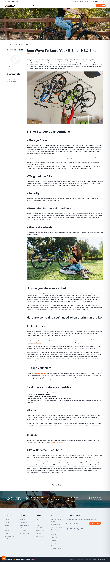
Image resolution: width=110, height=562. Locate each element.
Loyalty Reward (40, 530)
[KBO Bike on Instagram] (78, 529)
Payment (53, 534)
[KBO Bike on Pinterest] (75, 529)
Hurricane (7, 530)
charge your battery (34, 342)
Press (37, 522)
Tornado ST (7, 525)
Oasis (6, 533)
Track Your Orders (56, 527)
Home (8, 44)
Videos (37, 525)
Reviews (56, 5)
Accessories (45, 5)
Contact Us (23, 522)
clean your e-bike (40, 373)
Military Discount (25, 528)
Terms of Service (56, 548)
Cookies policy (70, 559)
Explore (64, 5)
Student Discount (25, 525)
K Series (6, 519)
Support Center (55, 524)
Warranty (53, 540)
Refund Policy (55, 546)
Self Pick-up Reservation (54, 530)
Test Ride (38, 533)
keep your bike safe (57, 442)
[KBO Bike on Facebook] (67, 529)
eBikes (34, 5)
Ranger (6, 528)
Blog (12, 44)
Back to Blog (56, 485)
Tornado (7, 522)
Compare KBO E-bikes (9, 537)
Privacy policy (88, 559)
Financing (54, 537)
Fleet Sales (23, 530)
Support (74, 5)
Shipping (53, 543)
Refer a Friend (39, 528)
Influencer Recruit (25, 533)
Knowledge (36, 53)
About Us (22, 519)
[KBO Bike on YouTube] (82, 529)
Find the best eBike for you (56, 520)
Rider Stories (39, 536)
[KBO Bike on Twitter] (71, 529)
